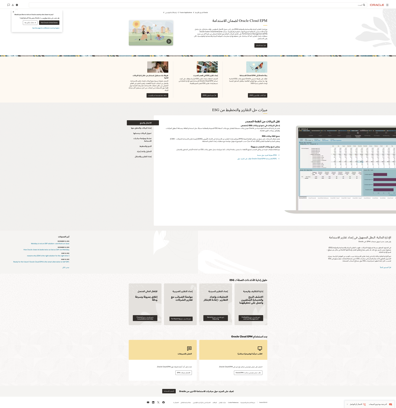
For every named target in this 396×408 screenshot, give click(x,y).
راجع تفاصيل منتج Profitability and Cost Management (251, 318)
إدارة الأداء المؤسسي (171, 12)
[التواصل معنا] (8, 5)
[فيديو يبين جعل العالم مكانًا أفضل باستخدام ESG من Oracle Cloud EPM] (151, 33)
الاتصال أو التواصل (356, 404)
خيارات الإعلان (222, 402)
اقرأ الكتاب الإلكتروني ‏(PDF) (258, 95)
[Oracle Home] (377, 5)
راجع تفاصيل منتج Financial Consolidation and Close (145, 318)
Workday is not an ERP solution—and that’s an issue (50, 243)
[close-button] (347, 404)
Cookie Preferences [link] (233, 402)
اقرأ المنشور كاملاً (385, 267)
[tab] (143, 122)
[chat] (390, 404)
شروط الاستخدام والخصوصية (248, 402)
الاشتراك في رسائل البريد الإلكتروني (201, 402)
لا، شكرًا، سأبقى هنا (30, 22)
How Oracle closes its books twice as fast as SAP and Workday (46, 249)
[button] (387, 5)
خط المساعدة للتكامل (186, 402)
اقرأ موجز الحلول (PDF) (209, 95)
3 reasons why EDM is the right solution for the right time (48, 256)
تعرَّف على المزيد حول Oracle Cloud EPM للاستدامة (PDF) (257, 158)
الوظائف (215, 402)
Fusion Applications (186, 12)
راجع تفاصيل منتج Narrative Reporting (215, 318)
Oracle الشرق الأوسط (201, 12)
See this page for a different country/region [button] (45, 28)
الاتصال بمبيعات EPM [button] (183, 373)
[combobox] (198, 4)
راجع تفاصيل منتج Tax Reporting (181, 319)
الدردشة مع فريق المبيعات (378, 404)
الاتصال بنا (176, 402)
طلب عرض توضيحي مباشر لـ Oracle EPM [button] (248, 373)
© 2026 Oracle (263, 402)
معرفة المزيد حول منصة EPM (267, 155)
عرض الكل (65, 267)
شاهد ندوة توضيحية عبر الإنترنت (157, 95)
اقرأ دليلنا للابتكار (261, 45)
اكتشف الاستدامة (169, 391)
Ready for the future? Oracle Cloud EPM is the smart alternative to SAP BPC (41, 262)
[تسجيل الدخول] (13, 5)
